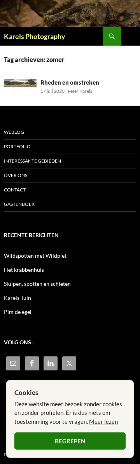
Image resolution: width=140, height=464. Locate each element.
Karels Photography (34, 36)
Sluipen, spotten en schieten (37, 283)
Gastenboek (19, 204)
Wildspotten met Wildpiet (35, 255)
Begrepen (70, 441)
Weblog (14, 132)
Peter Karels (80, 91)
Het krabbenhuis (24, 269)
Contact (15, 190)
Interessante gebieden (32, 161)
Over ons (15, 175)
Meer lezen (103, 421)
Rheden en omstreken (69, 82)
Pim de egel (18, 311)
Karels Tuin (17, 297)
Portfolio (17, 146)
